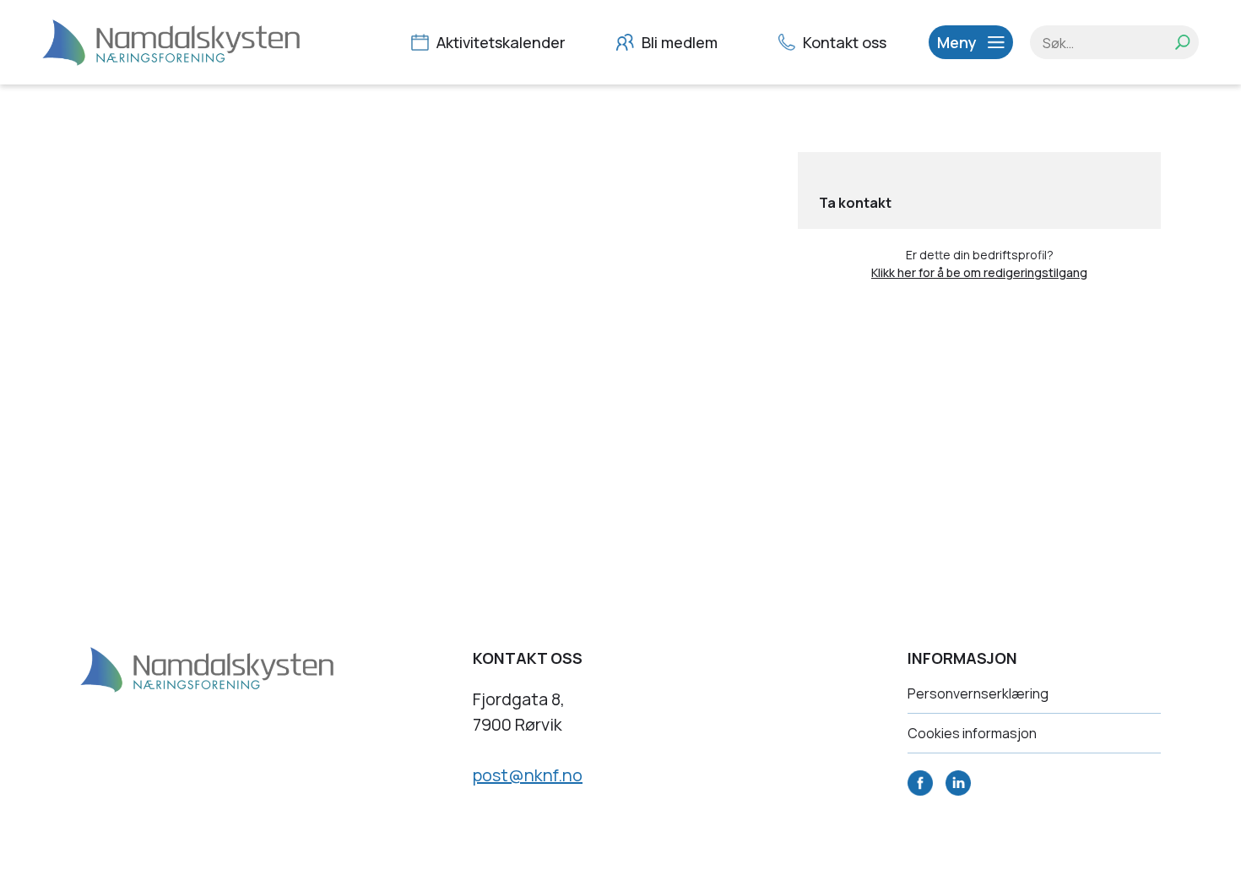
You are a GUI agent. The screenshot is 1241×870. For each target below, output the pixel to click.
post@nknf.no (528, 775)
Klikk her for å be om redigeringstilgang (979, 272)
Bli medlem (678, 42)
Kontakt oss (842, 42)
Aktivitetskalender (499, 42)
